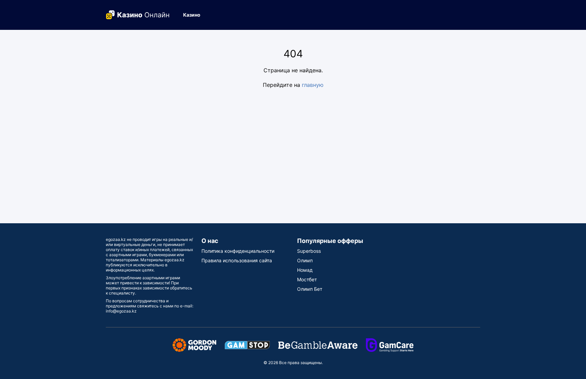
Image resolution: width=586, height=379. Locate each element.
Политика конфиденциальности (237, 251)
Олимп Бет (309, 289)
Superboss (309, 251)
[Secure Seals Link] (194, 344)
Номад (305, 270)
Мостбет (307, 279)
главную (313, 84)
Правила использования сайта (236, 260)
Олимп (305, 260)
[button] (194, 15)
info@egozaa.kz (121, 311)
